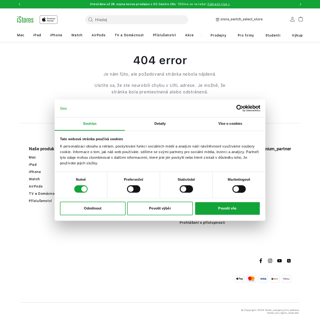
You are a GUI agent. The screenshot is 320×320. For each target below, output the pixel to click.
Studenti (273, 35)
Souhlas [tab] (90, 124)
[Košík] (299, 18)
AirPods (98, 35)
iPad (37, 35)
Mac (20, 35)
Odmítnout (93, 208)
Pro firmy (246, 35)
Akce (189, 35)
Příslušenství (164, 35)
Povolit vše (227, 208)
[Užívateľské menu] (292, 20)
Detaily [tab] (160, 124)
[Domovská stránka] (37, 19)
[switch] (133, 189)
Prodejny (218, 35)
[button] (19, 4)
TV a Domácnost (129, 35)
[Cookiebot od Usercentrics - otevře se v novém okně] (239, 108)
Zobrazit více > (218, 4)
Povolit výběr (160, 208)
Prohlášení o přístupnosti (202, 222)
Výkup (297, 35)
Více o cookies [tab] (230, 124)
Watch (76, 35)
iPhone (56, 35)
